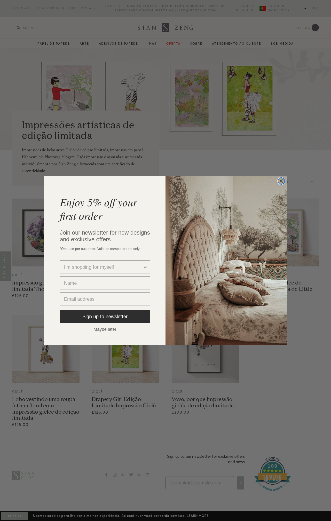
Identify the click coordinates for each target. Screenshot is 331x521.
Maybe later (105, 329)
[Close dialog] (281, 181)
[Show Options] (145, 267)
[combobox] (103, 267)
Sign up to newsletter (105, 316)
